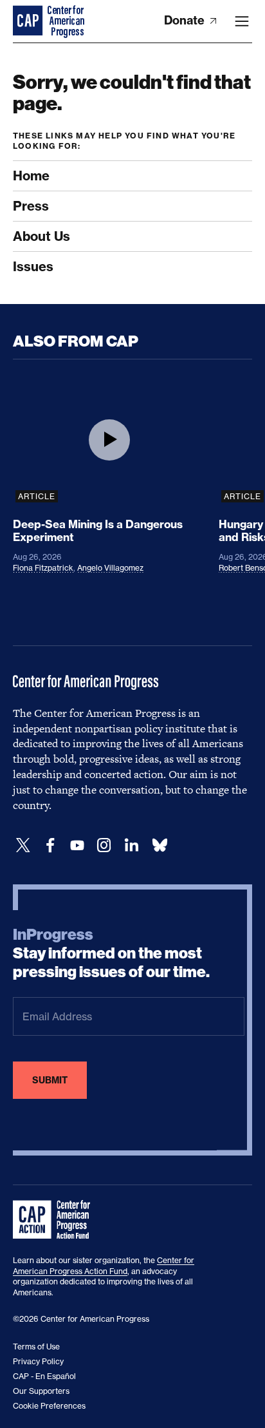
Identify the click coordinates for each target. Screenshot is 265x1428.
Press (31, 206)
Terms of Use (36, 1346)
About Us (41, 236)
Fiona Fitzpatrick (43, 568)
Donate (185, 20)
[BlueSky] (159, 845)
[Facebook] (50, 845)
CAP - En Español (44, 1376)
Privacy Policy (38, 1361)
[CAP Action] (55, 1220)
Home (31, 175)
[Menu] (242, 21)
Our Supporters (41, 1391)
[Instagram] (104, 845)
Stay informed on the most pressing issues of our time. (111, 953)
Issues (33, 266)
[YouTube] (77, 845)
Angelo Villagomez (110, 568)
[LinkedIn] (131, 845)
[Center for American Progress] (29, 21)
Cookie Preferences (49, 1406)
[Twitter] (23, 845)
